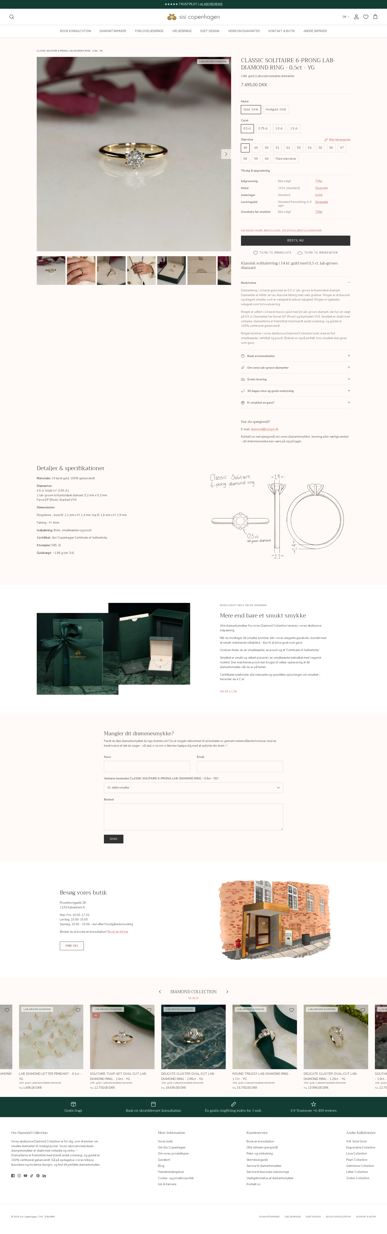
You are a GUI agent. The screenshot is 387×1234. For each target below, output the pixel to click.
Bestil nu (295, 241)
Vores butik (165, 1141)
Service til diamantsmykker (264, 1166)
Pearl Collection (356, 1160)
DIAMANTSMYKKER (113, 31)
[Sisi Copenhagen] (193, 16)
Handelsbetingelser (171, 1172)
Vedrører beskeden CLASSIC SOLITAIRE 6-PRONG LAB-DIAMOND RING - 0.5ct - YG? (161, 778)
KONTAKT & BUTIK (282, 31)
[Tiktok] (31, 1175)
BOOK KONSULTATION (75, 31)
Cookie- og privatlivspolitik (176, 1178)
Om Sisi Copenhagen (171, 1148)
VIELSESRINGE (182, 31)
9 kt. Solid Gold (356, 1141)
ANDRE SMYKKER (315, 31)
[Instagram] (19, 1175)
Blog (161, 1166)
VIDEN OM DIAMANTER (244, 31)
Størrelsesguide (257, 1160)
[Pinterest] (38, 1175)
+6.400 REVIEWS (210, 4)
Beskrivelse (248, 283)
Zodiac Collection (357, 1178)
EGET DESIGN (209, 31)
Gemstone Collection (360, 1166)
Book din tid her (118, 932)
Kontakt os (253, 1184)
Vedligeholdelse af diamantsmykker (270, 1178)
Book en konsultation (260, 1141)
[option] (134, 154)
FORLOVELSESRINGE (149, 31)
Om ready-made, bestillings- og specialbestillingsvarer (281, 230)
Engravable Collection (360, 1148)
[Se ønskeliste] (365, 17)
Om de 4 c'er (228, 691)
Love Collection (356, 1154)
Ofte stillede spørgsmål (262, 1148)
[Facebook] (13, 1175)
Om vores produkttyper (173, 1154)
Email (200, 757)
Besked (109, 800)
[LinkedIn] (44, 1175)
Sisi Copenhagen (28, 1216)
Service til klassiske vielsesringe (268, 1172)
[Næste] (226, 154)
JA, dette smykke (118, 788)
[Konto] (355, 16)
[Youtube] (25, 1175)
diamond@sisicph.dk (264, 429)
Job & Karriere (167, 1184)
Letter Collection (357, 1172)
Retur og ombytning (260, 1154)
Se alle (193, 997)
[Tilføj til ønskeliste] (7, 1010)
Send (114, 839)
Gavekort (164, 1160)
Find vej (72, 946)
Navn (107, 757)
